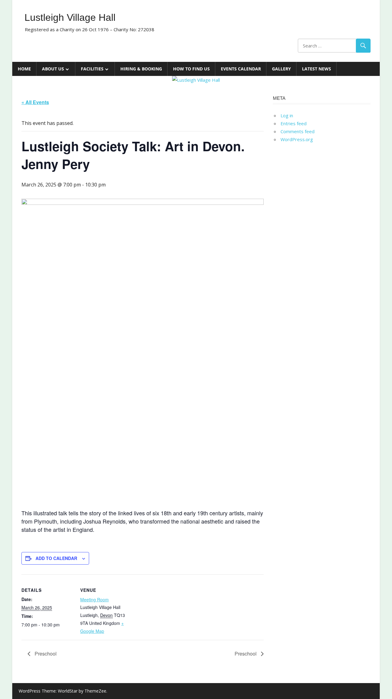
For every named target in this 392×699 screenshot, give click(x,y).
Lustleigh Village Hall (69, 17)
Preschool (45, 653)
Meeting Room (94, 599)
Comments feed (298, 131)
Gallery (281, 69)
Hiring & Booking (141, 69)
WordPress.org (297, 139)
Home (24, 69)
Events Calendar (241, 69)
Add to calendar (56, 558)
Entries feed (294, 123)
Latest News (316, 69)
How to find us (191, 69)
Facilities (92, 69)
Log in (287, 115)
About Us (53, 69)
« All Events (35, 102)
